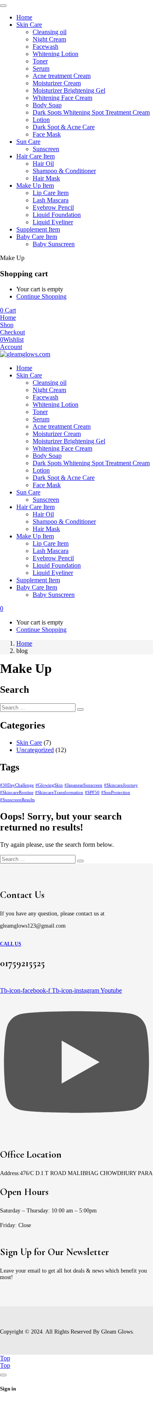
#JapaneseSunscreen (83, 785)
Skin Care (29, 742)
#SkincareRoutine (16, 792)
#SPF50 (92, 792)
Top (5, 1358)
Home (24, 643)
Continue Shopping (41, 296)
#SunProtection (115, 792)
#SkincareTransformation (59, 792)
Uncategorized (35, 749)
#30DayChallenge (17, 785)
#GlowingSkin (49, 785)
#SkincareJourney (121, 785)
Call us (10, 944)
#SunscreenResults (17, 800)
